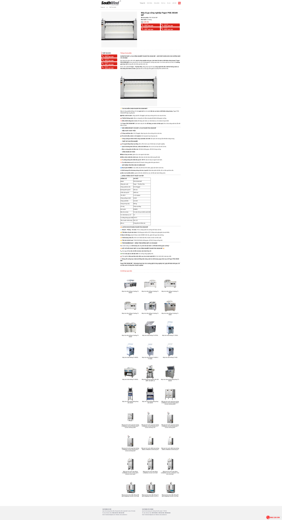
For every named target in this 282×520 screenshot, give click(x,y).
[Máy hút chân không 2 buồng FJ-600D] (170, 316)
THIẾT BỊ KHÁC (112, 7)
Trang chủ (142, 3)
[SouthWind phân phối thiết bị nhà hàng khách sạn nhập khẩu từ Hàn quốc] (111, 5)
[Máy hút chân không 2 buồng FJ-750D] (150, 316)
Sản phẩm (156, 3)
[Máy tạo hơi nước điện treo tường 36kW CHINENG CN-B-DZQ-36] (150, 452)
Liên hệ (174, 3)
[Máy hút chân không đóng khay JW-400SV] (130, 405)
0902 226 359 (168, 29)
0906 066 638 (148, 25)
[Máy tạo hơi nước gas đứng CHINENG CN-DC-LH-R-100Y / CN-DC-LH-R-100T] (130, 476)
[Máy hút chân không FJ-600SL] (130, 360)
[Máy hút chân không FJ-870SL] (150, 338)
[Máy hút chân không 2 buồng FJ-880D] (170, 294)
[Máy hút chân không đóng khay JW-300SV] (150, 405)
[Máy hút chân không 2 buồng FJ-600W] (130, 338)
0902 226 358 (168, 25)
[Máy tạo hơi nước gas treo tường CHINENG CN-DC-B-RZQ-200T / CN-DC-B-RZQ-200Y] (170, 405)
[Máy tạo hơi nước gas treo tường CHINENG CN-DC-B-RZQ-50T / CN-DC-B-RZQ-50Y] (130, 452)
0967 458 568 (148, 29)
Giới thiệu (149, 3)
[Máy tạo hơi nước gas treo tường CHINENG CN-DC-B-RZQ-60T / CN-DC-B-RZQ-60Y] (170, 429)
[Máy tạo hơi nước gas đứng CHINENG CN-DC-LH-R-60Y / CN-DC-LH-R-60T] (170, 476)
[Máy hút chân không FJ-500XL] (130, 382)
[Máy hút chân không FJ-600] (170, 360)
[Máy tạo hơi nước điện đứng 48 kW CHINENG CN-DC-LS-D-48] (170, 498)
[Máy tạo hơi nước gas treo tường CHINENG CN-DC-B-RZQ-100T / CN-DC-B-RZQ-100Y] (130, 429)
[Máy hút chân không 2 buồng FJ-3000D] (130, 294)
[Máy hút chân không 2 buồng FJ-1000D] (150, 294)
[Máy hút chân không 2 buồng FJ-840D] (130, 316)
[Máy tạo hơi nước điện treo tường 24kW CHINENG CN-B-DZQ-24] (170, 452)
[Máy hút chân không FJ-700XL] (170, 338)
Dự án (168, 3)
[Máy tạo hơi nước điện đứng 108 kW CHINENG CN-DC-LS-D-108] (130, 498)
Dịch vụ (163, 3)
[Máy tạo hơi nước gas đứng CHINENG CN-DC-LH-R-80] (150, 476)
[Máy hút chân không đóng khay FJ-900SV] (170, 382)
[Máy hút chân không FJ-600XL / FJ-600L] (150, 360)
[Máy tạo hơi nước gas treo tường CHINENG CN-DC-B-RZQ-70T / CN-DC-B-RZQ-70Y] (150, 429)
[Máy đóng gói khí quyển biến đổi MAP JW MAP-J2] (150, 382)
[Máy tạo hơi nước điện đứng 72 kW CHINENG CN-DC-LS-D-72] (150, 498)
